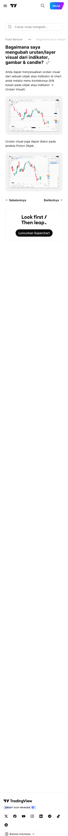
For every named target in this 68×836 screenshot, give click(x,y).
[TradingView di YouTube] (23, 816)
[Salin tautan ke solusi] (48, 62)
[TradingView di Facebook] (14, 816)
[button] (14, 39)
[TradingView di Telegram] (49, 816)
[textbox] (35, 27)
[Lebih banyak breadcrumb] (29, 39)
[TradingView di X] (6, 816)
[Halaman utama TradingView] (13, 5)
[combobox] (34, 26)
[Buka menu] (5, 5)
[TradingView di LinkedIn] (41, 816)
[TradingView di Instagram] (32, 816)
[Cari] (42, 5)
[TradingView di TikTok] (58, 816)
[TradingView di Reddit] (6, 824)
